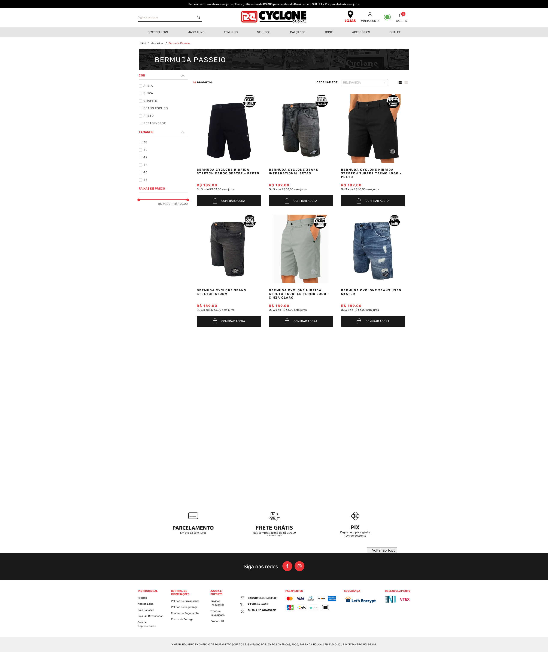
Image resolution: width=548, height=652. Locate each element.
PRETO (148, 116)
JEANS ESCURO (155, 108)
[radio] (400, 82)
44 (145, 165)
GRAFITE (150, 101)
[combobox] (170, 17)
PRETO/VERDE (154, 123)
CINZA (148, 93)
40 (145, 150)
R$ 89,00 (164, 204)
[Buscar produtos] (199, 17)
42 (145, 157)
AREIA (148, 86)
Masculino (157, 43)
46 (145, 172)
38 (145, 142)
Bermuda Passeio (179, 43)
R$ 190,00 (179, 204)
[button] (163, 75)
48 (145, 180)
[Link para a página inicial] (142, 43)
